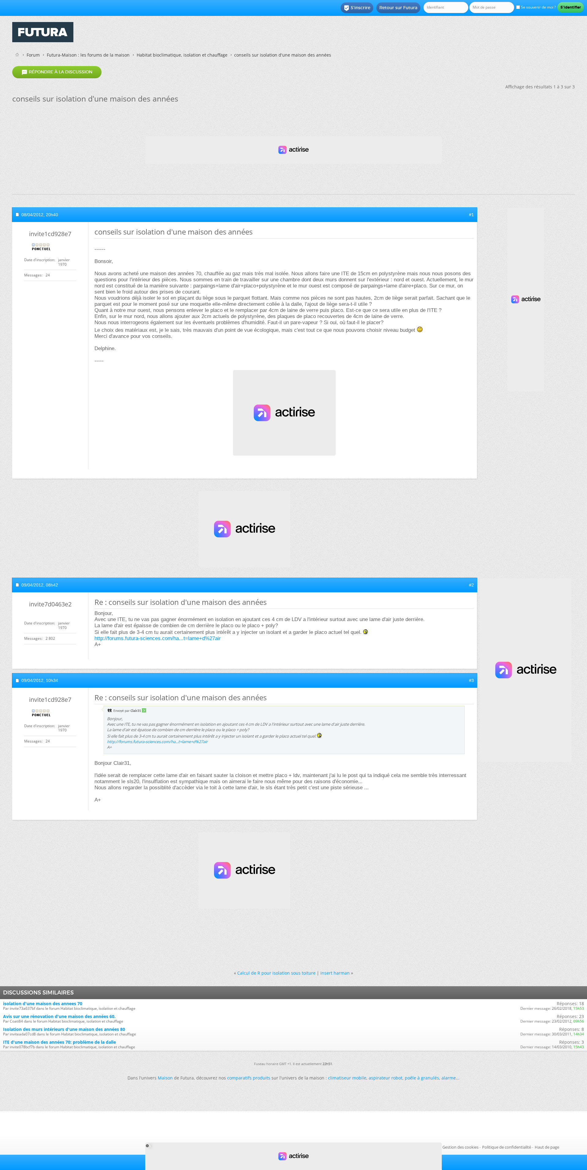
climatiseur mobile (347, 1078)
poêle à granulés (422, 1078)
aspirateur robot (385, 1078)
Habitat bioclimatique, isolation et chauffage (182, 55)
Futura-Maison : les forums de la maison (88, 55)
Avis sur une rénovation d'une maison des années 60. (59, 1016)
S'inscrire (357, 8)
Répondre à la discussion (56, 72)
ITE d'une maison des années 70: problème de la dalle (59, 1042)
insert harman (335, 973)
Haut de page (547, 1147)
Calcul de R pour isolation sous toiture (276, 973)
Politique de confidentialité (506, 1147)
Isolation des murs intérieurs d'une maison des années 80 (64, 1029)
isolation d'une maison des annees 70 (42, 1003)
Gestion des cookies (460, 1147)
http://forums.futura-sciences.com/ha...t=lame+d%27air (157, 638)
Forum (33, 55)
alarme (448, 1078)
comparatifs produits (248, 1078)
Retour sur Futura (398, 7)
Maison (165, 1078)
